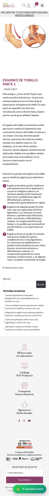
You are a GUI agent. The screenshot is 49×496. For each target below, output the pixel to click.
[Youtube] (29, 421)
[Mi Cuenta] (28, 5)
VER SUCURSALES (24, 15)
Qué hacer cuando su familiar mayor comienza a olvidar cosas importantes (22, 328)
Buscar (7, 279)
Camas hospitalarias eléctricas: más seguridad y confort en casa (21, 321)
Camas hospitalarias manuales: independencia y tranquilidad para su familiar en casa (22, 298)
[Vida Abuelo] (9, 5)
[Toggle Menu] (42, 5)
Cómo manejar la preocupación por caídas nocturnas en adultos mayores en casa (24, 307)
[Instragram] (24, 421)
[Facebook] (19, 421)
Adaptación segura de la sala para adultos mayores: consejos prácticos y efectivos (24, 314)
